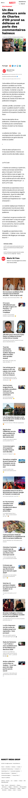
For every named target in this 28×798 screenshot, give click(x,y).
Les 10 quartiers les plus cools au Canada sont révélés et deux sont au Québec (14, 418)
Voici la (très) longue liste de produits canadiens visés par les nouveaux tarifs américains (9, 390)
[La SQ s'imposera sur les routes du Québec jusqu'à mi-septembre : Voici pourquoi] (21, 627)
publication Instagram (9, 100)
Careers (18, 766)
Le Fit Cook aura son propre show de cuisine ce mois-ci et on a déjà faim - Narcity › (14, 253)
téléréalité (5, 233)
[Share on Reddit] (10, 66)
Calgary (10, 786)
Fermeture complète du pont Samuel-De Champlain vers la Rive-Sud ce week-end (10, 463)
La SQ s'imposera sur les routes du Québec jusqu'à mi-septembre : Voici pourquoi (9, 629)
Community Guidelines (15, 771)
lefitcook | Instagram (18, 49)
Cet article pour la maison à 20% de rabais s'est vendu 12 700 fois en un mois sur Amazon (9, 371)
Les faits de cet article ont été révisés (9, 76)
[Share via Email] (17, 66)
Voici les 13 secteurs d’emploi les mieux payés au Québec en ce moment (9, 587)
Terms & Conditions (5, 777)
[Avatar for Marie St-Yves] (3, 259)
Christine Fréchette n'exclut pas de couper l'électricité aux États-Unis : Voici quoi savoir (10, 551)
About (2, 766)
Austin (14, 790)
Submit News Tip (5, 771)
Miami (23, 788)
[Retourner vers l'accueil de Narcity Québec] (12, 3)
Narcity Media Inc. (16, 763)
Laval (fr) (6, 788)
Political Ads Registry (6, 775)
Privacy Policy (16, 775)
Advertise (8, 766)
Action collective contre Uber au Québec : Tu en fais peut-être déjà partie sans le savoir (9, 666)
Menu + (3, 2)
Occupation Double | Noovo (8, 49)
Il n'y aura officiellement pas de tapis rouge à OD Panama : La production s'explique (10, 307)
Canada (7, 780)
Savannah (4, 790)
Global (20, 780)
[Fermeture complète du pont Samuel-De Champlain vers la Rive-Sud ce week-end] (21, 461)
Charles (6, 90)
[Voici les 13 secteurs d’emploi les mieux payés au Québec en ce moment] (21, 585)
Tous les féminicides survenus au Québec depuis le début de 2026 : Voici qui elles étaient (9, 352)
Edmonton (16, 786)
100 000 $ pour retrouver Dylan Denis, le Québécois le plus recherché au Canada (13, 336)
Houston (19, 790)
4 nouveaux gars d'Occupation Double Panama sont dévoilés (9, 449)
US (11, 780)
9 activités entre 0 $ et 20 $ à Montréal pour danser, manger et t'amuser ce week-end (13, 492)
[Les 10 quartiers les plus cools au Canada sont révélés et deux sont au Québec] (14, 409)
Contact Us (17, 768)
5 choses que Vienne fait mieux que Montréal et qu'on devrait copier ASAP (10, 569)
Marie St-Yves (10, 70)
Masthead (14, 773)
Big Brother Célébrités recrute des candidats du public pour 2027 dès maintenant (9, 433)
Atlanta (9, 790)
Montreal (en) (13, 788)
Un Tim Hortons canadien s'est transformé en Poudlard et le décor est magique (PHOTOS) (10, 506)
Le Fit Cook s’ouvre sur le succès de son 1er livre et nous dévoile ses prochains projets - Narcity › (14, 248)
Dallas (19, 788)
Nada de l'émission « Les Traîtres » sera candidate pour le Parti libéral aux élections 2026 (10, 645)
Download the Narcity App (7, 768)
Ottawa (18, 785)
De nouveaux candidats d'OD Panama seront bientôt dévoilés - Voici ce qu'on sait (13, 293)
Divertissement (7, 6)
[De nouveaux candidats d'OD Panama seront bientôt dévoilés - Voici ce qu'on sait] (14, 284)
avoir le (10, 170)
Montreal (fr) (12, 785)
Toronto (6, 785)
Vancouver (4, 786)
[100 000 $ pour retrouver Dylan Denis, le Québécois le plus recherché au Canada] (14, 326)
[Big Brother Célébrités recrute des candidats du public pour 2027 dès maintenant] (21, 431)
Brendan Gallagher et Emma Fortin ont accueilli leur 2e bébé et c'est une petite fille (13, 614)
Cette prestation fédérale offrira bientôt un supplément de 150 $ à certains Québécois (14, 536)
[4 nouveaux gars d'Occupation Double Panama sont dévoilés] (21, 448)
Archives (13, 766)
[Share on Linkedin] (12, 66)
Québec (15, 780)
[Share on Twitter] (15, 66)
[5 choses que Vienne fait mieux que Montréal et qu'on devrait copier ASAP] (21, 567)
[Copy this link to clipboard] (20, 66)
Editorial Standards (5, 773)
